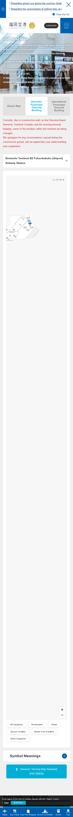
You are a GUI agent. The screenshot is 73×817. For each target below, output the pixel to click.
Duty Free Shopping (28, 815)
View (6, 803)
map (68, 815)
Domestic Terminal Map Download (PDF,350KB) (38, 771)
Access (58, 815)
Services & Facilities (45, 815)
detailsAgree (18, 803)
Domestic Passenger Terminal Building (37, 106)
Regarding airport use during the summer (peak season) (38, 3)
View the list (62, 14)
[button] (68, 4)
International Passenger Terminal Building (59, 106)
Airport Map (14, 106)
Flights (4, 815)
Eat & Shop (14, 815)
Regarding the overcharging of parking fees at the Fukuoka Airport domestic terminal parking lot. (38, 9)
